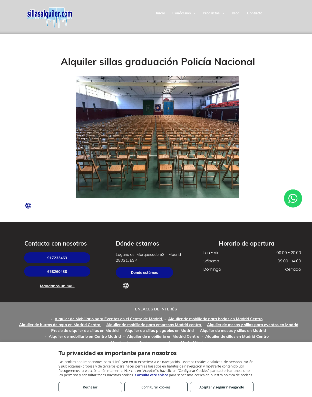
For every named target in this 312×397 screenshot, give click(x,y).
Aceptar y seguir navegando (221, 387)
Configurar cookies (156, 387)
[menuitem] (160, 13)
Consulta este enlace (151, 375)
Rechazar (90, 387)
